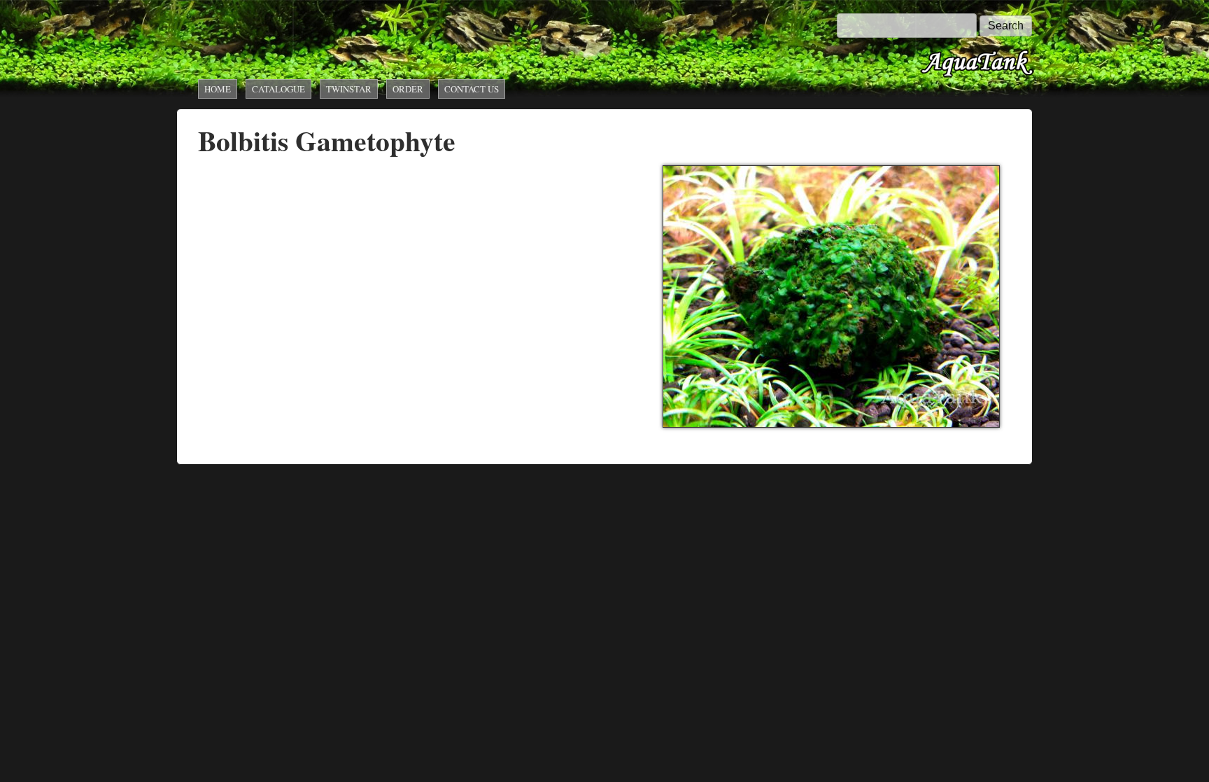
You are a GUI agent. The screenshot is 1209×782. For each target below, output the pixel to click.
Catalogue (278, 89)
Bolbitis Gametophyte (326, 140)
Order (408, 89)
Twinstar (349, 89)
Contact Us (471, 89)
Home (217, 89)
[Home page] (977, 75)
